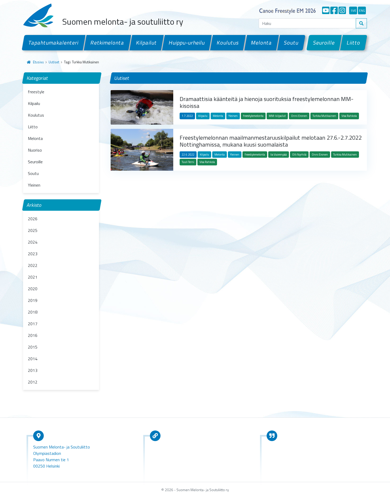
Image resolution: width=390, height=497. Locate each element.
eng (362, 10)
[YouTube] (326, 10)
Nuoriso (35, 150)
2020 (32, 288)
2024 (32, 242)
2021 (32, 277)
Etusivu (38, 62)
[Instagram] (342, 10)
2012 (32, 382)
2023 (32, 253)
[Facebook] (334, 10)
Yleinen (34, 185)
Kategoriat (37, 78)
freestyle (36, 92)
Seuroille (324, 42)
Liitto (353, 42)
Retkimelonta (107, 42)
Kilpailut (147, 42)
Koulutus (228, 42)
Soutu (291, 42)
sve (353, 10)
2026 (32, 218)
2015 (32, 347)
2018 (32, 312)
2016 (32, 335)
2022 (32, 265)
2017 (32, 323)
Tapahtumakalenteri (53, 42)
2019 (32, 300)
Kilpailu (34, 103)
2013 (32, 370)
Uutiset (54, 62)
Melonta (261, 42)
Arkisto (34, 205)
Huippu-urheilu (187, 42)
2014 (32, 358)
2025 (32, 230)
